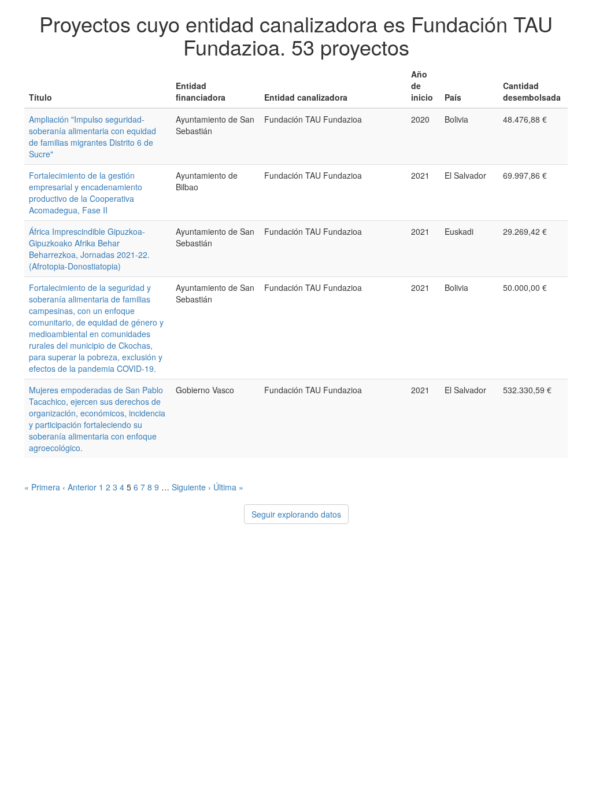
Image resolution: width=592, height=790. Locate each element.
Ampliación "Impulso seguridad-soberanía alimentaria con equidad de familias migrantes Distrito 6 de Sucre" (92, 136)
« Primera (42, 487)
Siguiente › (191, 487)
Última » (228, 487)
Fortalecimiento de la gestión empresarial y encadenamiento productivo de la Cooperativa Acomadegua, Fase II (85, 192)
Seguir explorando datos (296, 514)
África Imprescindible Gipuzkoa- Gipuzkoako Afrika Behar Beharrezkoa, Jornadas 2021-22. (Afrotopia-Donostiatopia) (89, 249)
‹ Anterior (79, 487)
